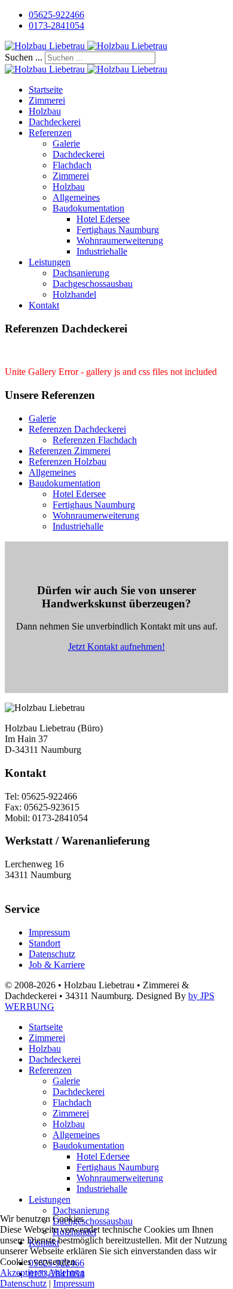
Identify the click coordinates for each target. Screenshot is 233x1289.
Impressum (49, 932)
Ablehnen (66, 1272)
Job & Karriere (57, 965)
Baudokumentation (88, 208)
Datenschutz (52, 954)
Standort (44, 943)
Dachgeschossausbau (93, 284)
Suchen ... (23, 57)
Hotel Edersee (103, 219)
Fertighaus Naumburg (117, 230)
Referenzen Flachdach (95, 440)
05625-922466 (56, 15)
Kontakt (44, 305)
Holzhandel (74, 294)
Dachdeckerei (55, 122)
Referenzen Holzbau (67, 461)
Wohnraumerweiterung (119, 240)
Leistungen (49, 262)
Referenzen (50, 133)
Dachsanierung (81, 273)
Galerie (66, 143)
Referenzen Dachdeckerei (77, 429)
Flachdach (72, 165)
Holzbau (45, 111)
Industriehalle (101, 251)
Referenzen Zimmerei (70, 451)
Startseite (46, 89)
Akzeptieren (23, 1272)
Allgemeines (76, 197)
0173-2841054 (56, 25)
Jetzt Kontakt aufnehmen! (116, 647)
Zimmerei (47, 100)
